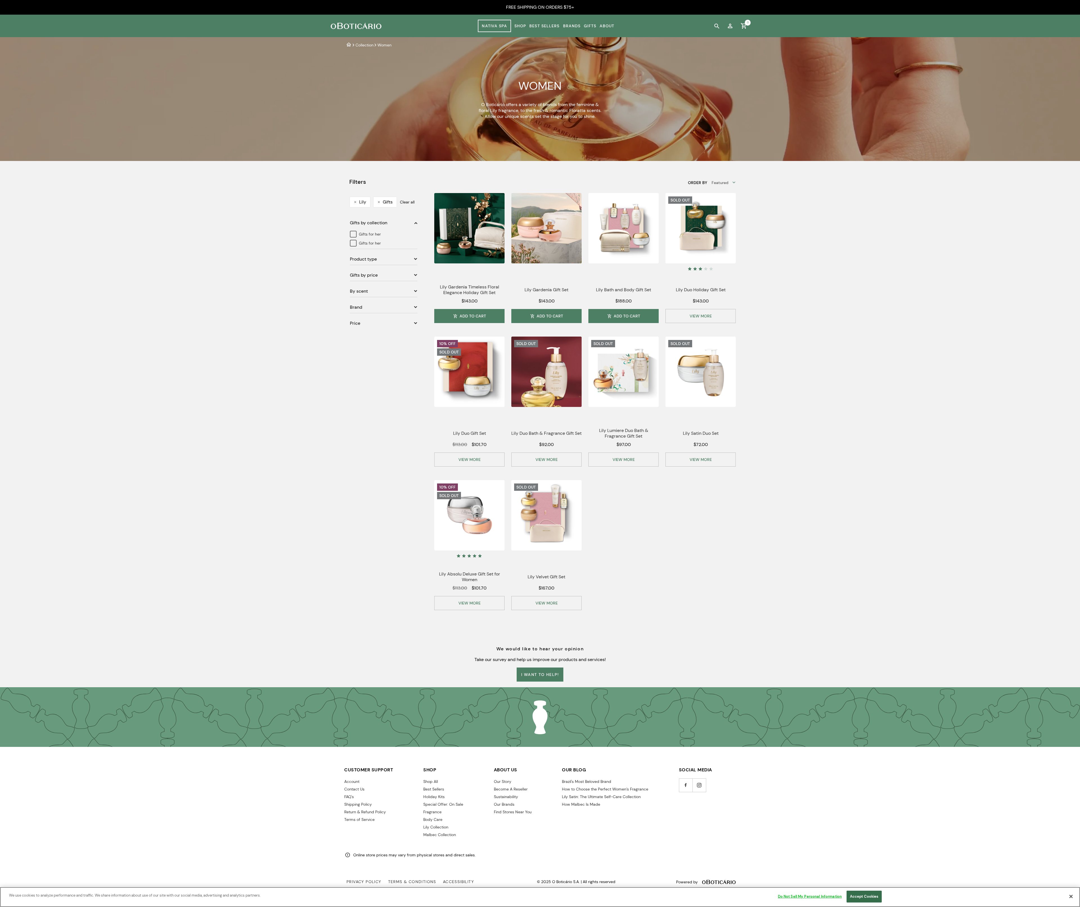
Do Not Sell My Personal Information (810, 896)
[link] (730, 26)
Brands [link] (572, 25)
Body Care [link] (432, 819)
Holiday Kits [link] (434, 796)
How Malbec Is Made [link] (581, 804)
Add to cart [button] (473, 316)
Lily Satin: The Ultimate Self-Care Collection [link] (601, 796)
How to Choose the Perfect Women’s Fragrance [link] (605, 789)
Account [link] (351, 781)
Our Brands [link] (504, 804)
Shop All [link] (430, 781)
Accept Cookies (864, 896)
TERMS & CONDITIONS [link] (412, 881)
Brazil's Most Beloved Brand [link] (586, 781)
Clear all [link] (407, 202)
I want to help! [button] (540, 674)
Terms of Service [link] (359, 819)
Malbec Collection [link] (439, 834)
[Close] (1071, 896)
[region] (540, 897)
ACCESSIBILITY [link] (458, 881)
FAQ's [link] (349, 796)
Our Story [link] (502, 781)
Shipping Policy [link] (358, 804)
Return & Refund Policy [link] (365, 811)
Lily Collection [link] (435, 827)
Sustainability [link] (506, 796)
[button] (700, 316)
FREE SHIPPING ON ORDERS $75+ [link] (540, 7)
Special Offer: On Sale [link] (443, 804)
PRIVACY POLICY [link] (363, 881)
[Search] (716, 26)
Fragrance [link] (432, 811)
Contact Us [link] (354, 789)
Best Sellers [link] (544, 25)
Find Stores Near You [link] (513, 811)
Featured (720, 182)
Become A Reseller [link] (511, 789)
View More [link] (701, 316)
